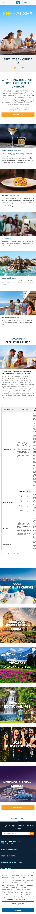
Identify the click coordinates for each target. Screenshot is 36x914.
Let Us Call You (21, 68)
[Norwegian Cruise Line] (18, 2)
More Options (18, 904)
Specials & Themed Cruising (12, 862)
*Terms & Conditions (18, 819)
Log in (26, 2)
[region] (18, 891)
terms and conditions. (15, 554)
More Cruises (18, 807)
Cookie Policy (7, 899)
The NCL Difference (8, 850)
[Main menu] (3, 2)
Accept (18, 910)
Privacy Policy (19, 899)
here (27, 110)
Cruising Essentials (9, 856)
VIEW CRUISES (18, 115)
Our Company (6, 868)
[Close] (33, 872)
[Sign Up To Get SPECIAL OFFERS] (32, 833)
